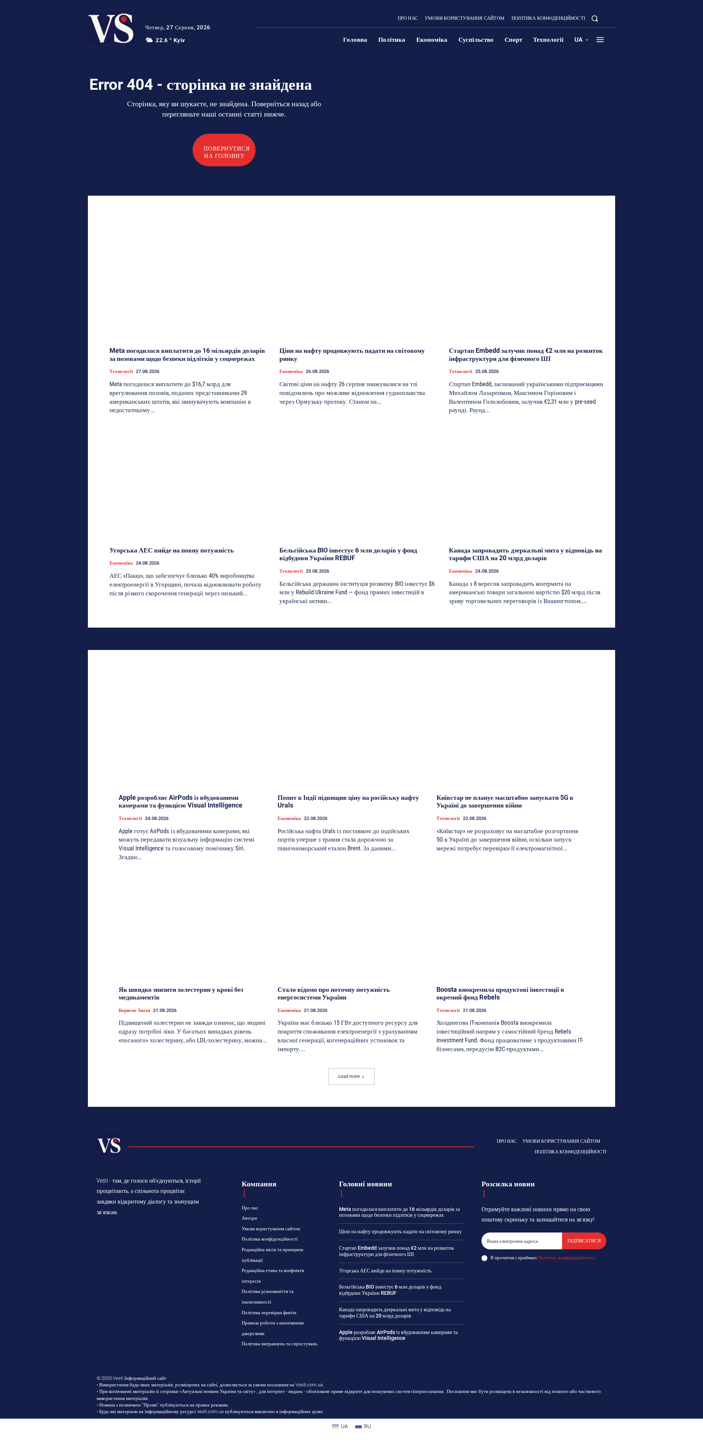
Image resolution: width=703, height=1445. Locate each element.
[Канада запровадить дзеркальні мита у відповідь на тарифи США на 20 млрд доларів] (528, 481)
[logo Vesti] (111, 28)
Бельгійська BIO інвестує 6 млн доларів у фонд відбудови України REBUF (348, 554)
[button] (594, 18)
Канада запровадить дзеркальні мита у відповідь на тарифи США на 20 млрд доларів (525, 554)
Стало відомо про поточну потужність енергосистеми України (334, 993)
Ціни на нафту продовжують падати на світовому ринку (400, 1231)
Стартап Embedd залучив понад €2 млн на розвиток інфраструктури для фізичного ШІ (526, 354)
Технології (121, 371)
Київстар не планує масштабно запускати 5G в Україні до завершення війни (504, 801)
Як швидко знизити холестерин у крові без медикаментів (181, 993)
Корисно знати (134, 1010)
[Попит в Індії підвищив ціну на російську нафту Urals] (351, 732)
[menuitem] (581, 39)
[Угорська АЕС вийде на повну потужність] (188, 481)
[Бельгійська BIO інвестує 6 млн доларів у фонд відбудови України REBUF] (358, 481)
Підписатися (584, 1240)
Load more (349, 1076)
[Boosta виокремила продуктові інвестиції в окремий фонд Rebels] (510, 924)
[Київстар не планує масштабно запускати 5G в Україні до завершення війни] (510, 732)
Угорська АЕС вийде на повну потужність (171, 550)
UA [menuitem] (344, 1426)
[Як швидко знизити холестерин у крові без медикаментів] (193, 924)
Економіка (291, 371)
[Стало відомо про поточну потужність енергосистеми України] (351, 924)
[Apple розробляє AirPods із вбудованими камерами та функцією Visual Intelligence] (193, 732)
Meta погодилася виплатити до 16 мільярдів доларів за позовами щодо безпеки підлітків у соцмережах (187, 354)
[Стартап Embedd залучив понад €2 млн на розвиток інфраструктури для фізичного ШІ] (528, 282)
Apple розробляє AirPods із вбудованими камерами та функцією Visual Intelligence (180, 801)
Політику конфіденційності (566, 1257)
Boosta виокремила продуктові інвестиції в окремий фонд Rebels (500, 993)
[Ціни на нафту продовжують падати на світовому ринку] (358, 282)
